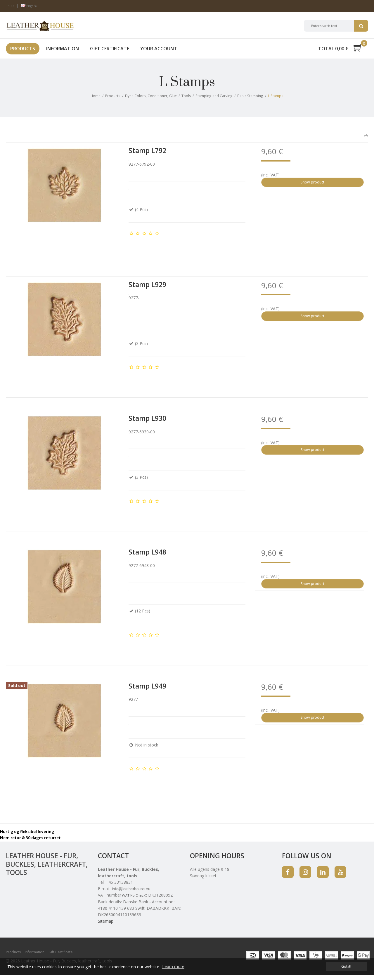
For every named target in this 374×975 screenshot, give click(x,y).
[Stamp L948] (64, 602)
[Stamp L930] (64, 468)
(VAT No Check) (134, 895)
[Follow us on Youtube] (340, 872)
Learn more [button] (173, 966)
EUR (11, 6)
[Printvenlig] (366, 135)
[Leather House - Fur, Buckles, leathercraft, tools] (40, 25)
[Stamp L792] (64, 201)
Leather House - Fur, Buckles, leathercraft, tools (47, 864)
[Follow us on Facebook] (288, 872)
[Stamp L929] (64, 335)
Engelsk (31, 6)
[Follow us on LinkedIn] (323, 872)
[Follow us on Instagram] (305, 872)
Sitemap (105, 921)
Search (361, 26)
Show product (312, 182)
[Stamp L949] (64, 736)
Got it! (346, 966)
